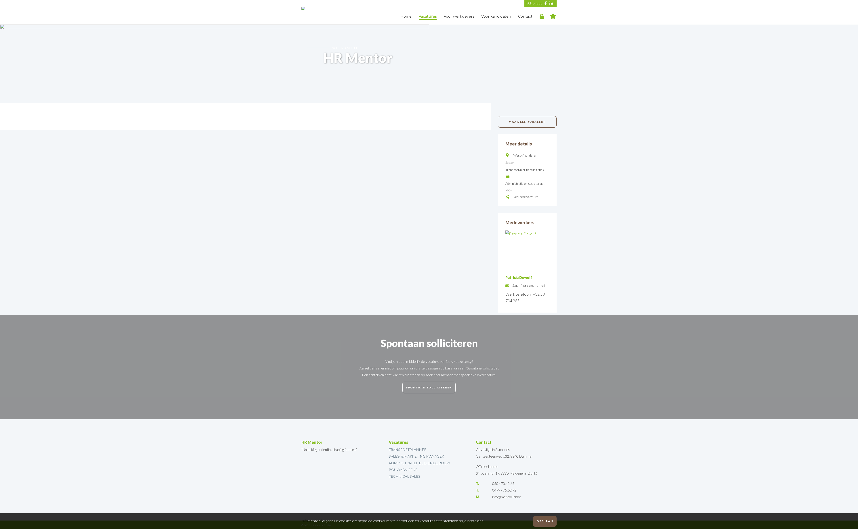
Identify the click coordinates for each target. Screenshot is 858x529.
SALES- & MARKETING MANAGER (416, 456)
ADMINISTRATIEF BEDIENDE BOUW (419, 463)
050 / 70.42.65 (503, 483)
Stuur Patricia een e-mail (528, 285)
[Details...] (527, 233)
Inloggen (542, 15)
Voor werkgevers (459, 16)
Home (406, 16)
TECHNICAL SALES (404, 476)
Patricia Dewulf (518, 277)
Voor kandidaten (496, 16)
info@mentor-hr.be (506, 497)
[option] (429, 64)
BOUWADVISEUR (403, 469)
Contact (525, 16)
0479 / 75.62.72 (504, 490)
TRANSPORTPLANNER (407, 449)
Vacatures (428, 16)
